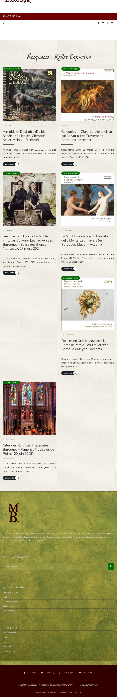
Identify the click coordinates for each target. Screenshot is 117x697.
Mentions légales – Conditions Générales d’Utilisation (46, 685)
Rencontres (8, 646)
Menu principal (13, 16)
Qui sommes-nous (11, 592)
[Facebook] (98, 23)
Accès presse (9, 606)
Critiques (16, 69)
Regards (6, 642)
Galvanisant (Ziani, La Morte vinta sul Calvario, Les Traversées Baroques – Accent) (86, 135)
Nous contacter (9, 611)
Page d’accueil (9, 633)
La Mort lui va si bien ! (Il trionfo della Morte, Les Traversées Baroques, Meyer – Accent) (84, 240)
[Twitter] (103, 23)
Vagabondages (9, 651)
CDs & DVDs (8, 69)
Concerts (7, 173)
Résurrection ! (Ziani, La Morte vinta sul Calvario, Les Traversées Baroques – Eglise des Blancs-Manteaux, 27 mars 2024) (28, 242)
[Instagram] (108, 23)
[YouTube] (112, 23)
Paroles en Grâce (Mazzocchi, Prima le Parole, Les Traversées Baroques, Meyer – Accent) (84, 344)
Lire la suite (11, 164)
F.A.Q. (5, 597)
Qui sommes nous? (89, 685)
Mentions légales (10, 601)
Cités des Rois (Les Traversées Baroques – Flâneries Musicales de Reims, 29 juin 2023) (28, 449)
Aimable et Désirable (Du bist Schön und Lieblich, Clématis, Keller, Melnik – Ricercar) (25, 135)
